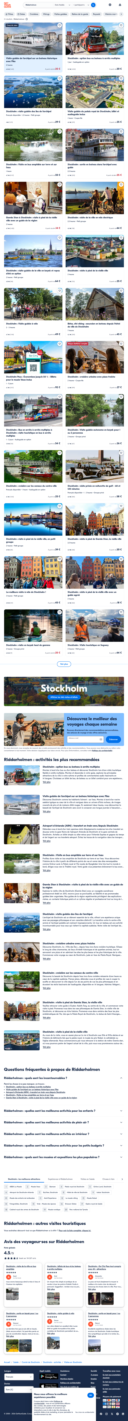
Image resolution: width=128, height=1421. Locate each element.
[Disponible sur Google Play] (49, 1376)
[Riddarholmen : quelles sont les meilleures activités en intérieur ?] (121, 1134)
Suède (15, 1362)
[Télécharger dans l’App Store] (49, 1386)
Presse (93, 1387)
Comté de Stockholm (31, 1362)
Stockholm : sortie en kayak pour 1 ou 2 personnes (22, 1314)
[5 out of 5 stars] (23, 1272)
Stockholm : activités (52, 1362)
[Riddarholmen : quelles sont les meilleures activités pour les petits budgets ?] (121, 1145)
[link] (33, 47)
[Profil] (120, 5)
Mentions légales (66, 1379)
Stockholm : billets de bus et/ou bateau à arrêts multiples (64, 1267)
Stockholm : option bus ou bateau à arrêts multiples (28, 1087)
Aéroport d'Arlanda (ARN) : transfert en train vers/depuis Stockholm (35, 1092)
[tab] (24, 1179)
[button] (33, 47)
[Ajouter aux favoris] (59, 25)
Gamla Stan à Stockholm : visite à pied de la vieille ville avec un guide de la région (41, 1098)
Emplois (94, 1379)
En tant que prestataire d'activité (112, 1376)
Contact (63, 1375)
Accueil (7, 1362)
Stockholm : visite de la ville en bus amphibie (21, 1267)
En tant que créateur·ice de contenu (113, 1383)
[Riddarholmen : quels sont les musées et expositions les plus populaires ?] (121, 1157)
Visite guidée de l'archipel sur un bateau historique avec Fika (32, 1089)
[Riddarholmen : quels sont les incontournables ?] (121, 1078)
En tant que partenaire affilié (111, 1390)
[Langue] (110, 5)
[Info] (26, 19)
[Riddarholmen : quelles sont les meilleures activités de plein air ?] (121, 1122)
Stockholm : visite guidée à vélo (60, 1313)
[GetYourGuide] (7, 4)
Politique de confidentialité (102, 751)
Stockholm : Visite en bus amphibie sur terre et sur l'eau (30, 1095)
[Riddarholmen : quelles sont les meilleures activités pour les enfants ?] (121, 1111)
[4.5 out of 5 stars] (11, 1258)
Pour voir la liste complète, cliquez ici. (75, 1230)
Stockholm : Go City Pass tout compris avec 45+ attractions (104, 1267)
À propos (94, 1375)
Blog (92, 1383)
